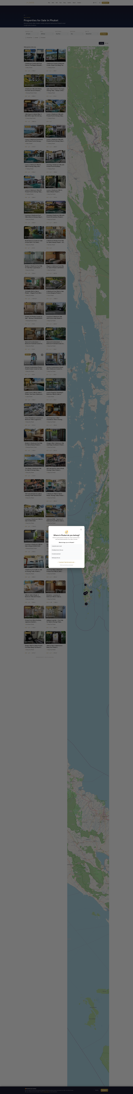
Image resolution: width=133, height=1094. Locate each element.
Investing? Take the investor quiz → (67, 562)
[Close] (81, 529)
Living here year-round (57, 546)
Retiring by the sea (56, 557)
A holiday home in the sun (57, 550)
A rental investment (56, 553)
